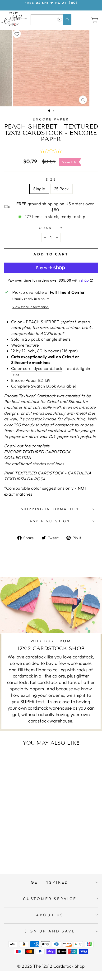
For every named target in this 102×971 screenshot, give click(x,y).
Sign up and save (49, 931)
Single (39, 188)
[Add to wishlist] (17, 34)
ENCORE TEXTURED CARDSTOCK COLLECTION (37, 454)
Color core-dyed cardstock (36, 368)
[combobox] (51, 19)
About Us (50, 914)
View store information (30, 307)
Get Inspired (50, 882)
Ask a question (50, 521)
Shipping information (50, 509)
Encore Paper (51, 119)
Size (51, 179)
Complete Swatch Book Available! (43, 386)
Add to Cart (32, 852)
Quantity (51, 228)
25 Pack (61, 188)
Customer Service (50, 898)
